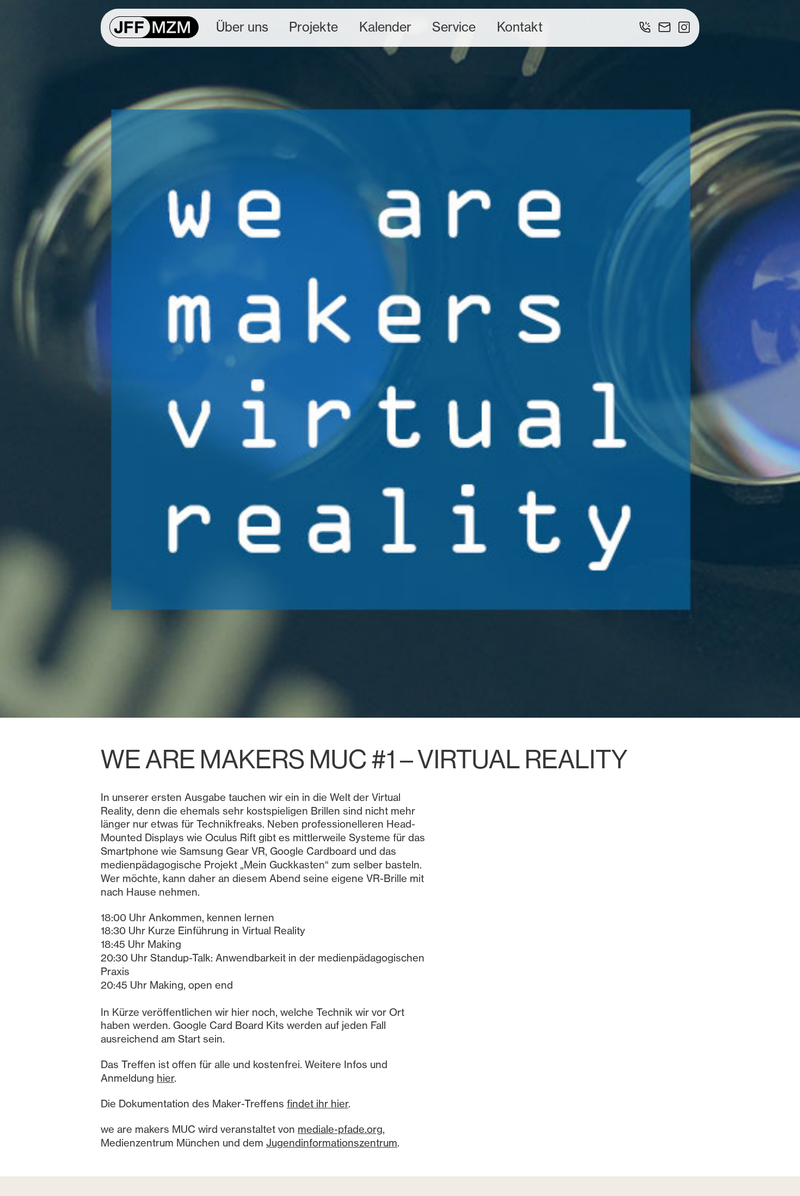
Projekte (313, 27)
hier (165, 1078)
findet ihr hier (317, 1104)
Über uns (242, 27)
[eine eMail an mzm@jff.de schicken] (664, 27)
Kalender (385, 27)
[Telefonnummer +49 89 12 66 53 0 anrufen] (644, 27)
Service (454, 27)
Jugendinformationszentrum (331, 1143)
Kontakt (520, 27)
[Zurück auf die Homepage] (154, 27)
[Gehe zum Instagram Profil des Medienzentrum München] (684, 27)
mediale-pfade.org (340, 1129)
